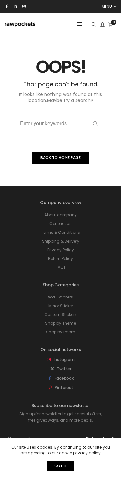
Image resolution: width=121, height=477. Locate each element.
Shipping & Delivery (60, 241)
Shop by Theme (60, 323)
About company (61, 215)
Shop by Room (60, 332)
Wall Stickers (60, 297)
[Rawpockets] (20, 24)
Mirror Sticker (60, 306)
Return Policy (60, 258)
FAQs (61, 267)
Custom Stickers (61, 314)
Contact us (60, 223)
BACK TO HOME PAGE (60, 157)
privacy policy (87, 453)
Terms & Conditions (60, 232)
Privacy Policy (60, 250)
